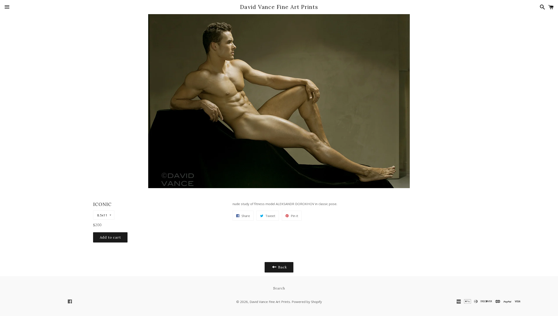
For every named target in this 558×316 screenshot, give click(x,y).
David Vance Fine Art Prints (279, 6)
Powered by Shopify (307, 301)
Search (279, 288)
